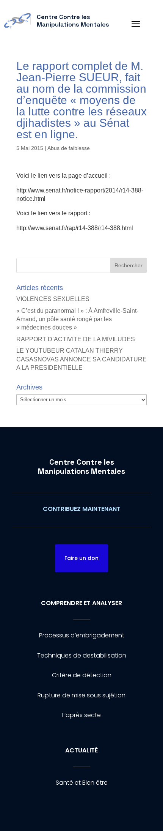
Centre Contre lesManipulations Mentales (81, 466)
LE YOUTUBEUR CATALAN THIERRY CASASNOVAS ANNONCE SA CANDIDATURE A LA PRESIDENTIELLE (81, 359)
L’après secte (81, 715)
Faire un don (81, 558)
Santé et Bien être (82, 782)
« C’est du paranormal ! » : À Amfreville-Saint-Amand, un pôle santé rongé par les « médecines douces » (77, 319)
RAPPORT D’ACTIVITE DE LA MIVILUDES (75, 339)
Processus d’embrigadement (81, 635)
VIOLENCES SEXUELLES (52, 299)
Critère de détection (81, 675)
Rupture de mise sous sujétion (81, 695)
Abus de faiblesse (68, 148)
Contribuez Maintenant (82, 509)
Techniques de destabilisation (81, 655)
